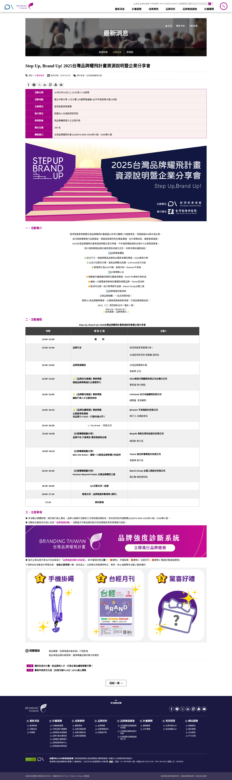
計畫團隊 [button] (209, 9)
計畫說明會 (39, 75)
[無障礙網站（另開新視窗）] (30, 759)
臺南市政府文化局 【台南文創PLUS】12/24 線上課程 (60, 670)
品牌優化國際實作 (59, 739)
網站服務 (193, 721)
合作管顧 (146, 729)
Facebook (201, 4)
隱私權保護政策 (187, 776)
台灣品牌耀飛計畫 (36, 708)
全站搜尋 (192, 732)
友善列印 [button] (175, 4)
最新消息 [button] (120, 9)
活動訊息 (117, 52)
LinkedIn (44, 84)
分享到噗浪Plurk (50, 84)
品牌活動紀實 (80, 729)
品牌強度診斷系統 (59, 746)
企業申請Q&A (171, 726)
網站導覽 (145, 4)
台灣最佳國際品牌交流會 (128, 732)
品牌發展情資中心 (59, 742)
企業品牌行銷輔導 (59, 729)
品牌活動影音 (80, 732)
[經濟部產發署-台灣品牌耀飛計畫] (19, 6)
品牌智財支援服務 (59, 732)
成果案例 (80, 721)
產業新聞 (103, 52)
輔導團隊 (146, 726)
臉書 (28, 84)
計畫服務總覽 (57, 726)
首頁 (137, 4)
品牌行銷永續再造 (59, 736)
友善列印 (55, 84)
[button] (207, 3)
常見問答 (155, 4)
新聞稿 (130, 52)
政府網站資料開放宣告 (170, 776)
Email (61, 84)
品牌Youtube (192, 4)
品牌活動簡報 (80, 736)
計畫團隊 (148, 721)
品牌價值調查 (127, 721)
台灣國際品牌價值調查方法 (128, 738)
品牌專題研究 (103, 729)
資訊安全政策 (201, 776)
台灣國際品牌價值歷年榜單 (128, 727)
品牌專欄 (101, 726)
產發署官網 (183, 4)
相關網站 (192, 726)
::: (133, 4)
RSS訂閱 (165, 4)
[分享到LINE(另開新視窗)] (33, 84)
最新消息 (180, 26)
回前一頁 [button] (114, 683)
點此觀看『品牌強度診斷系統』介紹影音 (68, 651)
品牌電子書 (102, 732)
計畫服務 (57, 721)
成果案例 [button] (153, 9)
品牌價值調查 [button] (190, 9)
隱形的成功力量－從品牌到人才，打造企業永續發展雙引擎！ (64, 666)
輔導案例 (78, 726)
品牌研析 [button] (170, 9)
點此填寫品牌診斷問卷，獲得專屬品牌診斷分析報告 (74, 655)
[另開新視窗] (40, 759)
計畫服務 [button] (136, 9)
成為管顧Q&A (171, 729)
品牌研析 (102, 721)
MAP (111, 762)
